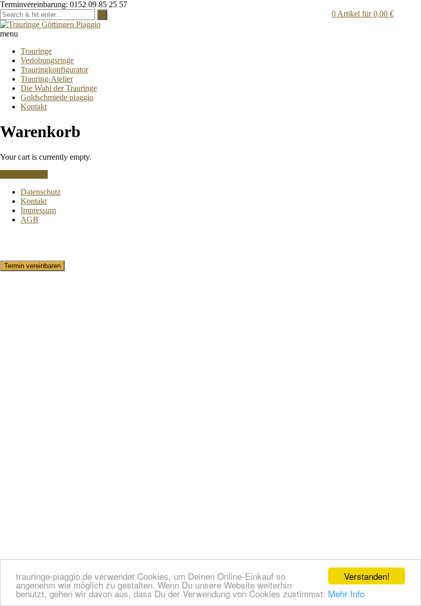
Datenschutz (41, 191)
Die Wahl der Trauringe (59, 88)
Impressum (38, 210)
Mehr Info (346, 593)
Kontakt (34, 106)
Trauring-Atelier (47, 78)
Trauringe (36, 51)
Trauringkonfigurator (54, 69)
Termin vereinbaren (32, 266)
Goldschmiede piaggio (57, 97)
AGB (30, 219)
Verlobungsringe (47, 60)
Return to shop (24, 174)
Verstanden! (367, 576)
